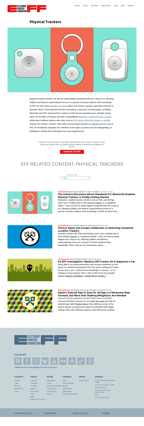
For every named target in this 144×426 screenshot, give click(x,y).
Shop (123, 6)
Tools (116, 6)
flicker (63, 361)
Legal (16, 383)
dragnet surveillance (74, 276)
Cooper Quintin (80, 259)
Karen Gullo (79, 290)
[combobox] (76, 178)
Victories (33, 386)
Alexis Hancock (80, 192)
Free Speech (51, 380)
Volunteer (33, 383)
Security (17, 386)
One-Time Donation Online (105, 385)
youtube (54, 361)
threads (90, 361)
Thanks (106, 413)
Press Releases (68, 383)
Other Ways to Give (102, 397)
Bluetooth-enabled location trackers (94, 117)
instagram (36, 361)
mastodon (18, 361)
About (77, 6)
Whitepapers (67, 391)
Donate (131, 6)
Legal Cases (67, 388)
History (32, 388)
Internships (34, 391)
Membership (19, 388)
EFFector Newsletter (70, 394)
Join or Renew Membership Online (105, 381)
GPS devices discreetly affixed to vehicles (91, 120)
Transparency (52, 388)
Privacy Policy (80, 413)
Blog (64, 380)
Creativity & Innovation (55, 386)
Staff (32, 396)
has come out (102, 301)
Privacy (49, 383)
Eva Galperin (93, 192)
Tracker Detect (82, 304)
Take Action (106, 6)
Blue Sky (45, 361)
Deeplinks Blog (64, 192)
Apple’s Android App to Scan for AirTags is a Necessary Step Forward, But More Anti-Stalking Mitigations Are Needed (94, 294)
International (51, 391)
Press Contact (84, 380)
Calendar (33, 380)
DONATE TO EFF (72, 151)
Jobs (32, 394)
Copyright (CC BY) (23, 413)
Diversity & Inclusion (37, 399)
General (17, 380)
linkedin (72, 361)
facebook (27, 361)
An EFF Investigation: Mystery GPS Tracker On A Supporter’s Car (96, 261)
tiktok (81, 361)
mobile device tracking (95, 276)
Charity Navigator (49, 367)
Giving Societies (101, 387)
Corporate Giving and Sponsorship (103, 391)
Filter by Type (72, 175)
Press (16, 391)
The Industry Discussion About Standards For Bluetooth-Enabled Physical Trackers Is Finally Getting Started (96, 196)
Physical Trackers (99, 164)
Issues (85, 6)
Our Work (94, 6)
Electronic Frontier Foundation (27, 10)
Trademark (50, 413)
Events (65, 386)
